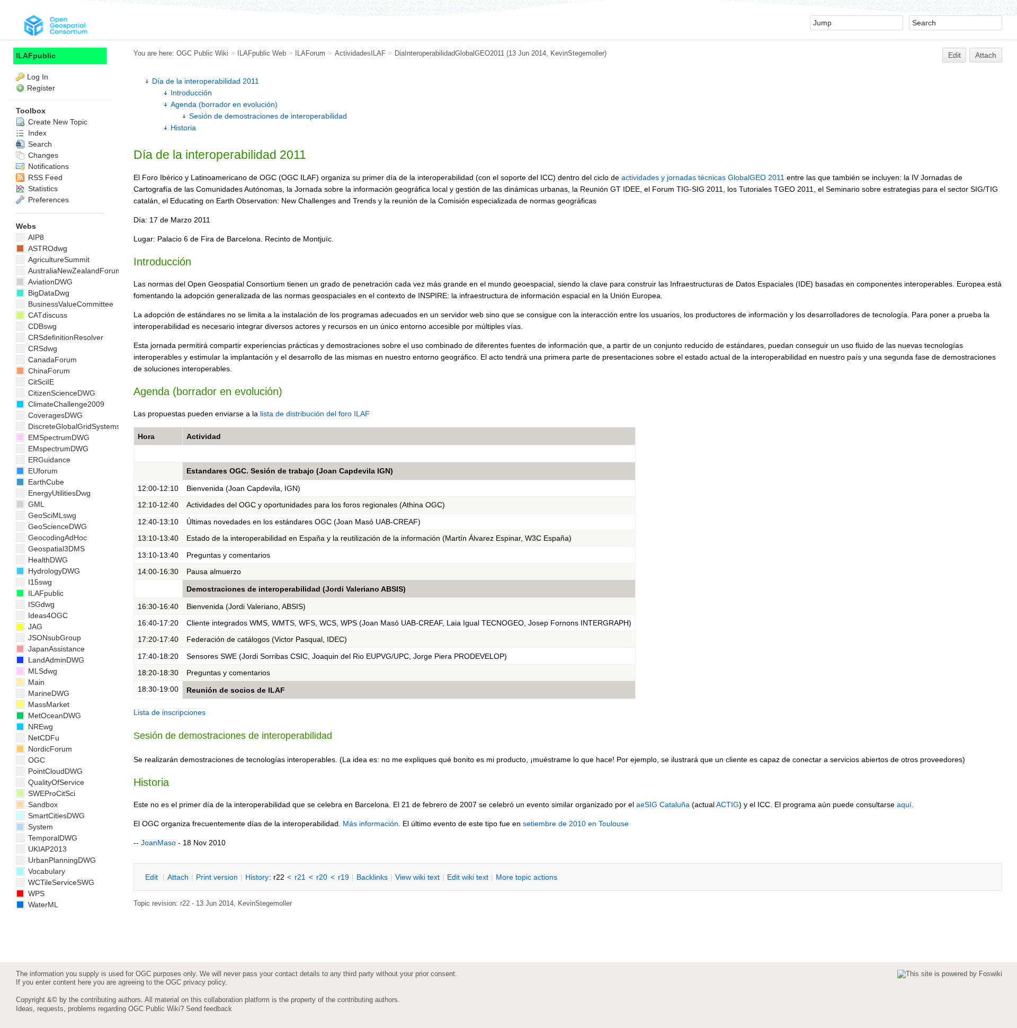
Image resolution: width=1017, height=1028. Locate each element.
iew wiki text (417, 877)
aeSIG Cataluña (663, 804)
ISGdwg (40, 604)
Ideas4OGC (47, 615)
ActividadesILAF (360, 53)
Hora (146, 436)
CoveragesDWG (54, 415)
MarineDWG (47, 693)
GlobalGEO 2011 (756, 177)
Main (35, 682)
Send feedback (209, 1009)
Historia (183, 127)
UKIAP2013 (46, 849)
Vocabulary (45, 871)
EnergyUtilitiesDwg (58, 493)
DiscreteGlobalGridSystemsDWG (82, 426)
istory (257, 877)
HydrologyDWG (53, 571)
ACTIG (727, 804)
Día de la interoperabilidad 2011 (205, 81)
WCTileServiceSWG (60, 882)
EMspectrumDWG (57, 448)
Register (41, 88)
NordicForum (49, 749)
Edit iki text (467, 877)
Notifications (47, 166)
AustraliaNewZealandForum (74, 270)
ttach (178, 877)
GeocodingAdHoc (56, 537)
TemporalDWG (51, 838)
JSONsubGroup (53, 637)
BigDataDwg (47, 293)
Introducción (191, 92)
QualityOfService (55, 782)
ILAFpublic (36, 55)
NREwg (39, 726)
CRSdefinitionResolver (64, 337)
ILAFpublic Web (261, 53)
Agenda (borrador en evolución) (224, 104)
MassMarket (47, 704)
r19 (343, 877)
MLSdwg (41, 671)
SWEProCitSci (50, 793)
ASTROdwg (46, 248)
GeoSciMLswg (51, 515)
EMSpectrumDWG (58, 437)
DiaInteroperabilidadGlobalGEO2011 (449, 53)
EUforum (42, 471)
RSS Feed (44, 177)
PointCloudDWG (54, 771)
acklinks (372, 877)
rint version (217, 877)
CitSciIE (40, 382)
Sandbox (42, 804)
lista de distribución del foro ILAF (315, 413)
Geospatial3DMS (55, 548)
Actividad (203, 436)
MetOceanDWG (53, 715)
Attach (985, 55)
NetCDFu (42, 738)
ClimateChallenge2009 (65, 404)
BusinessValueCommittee (69, 304)
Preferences (47, 199)
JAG (34, 626)
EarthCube (45, 482)
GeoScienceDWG (56, 526)
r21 (300, 877)
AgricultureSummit (58, 259)
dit (152, 877)
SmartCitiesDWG (55, 815)
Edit (954, 55)
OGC (35, 760)
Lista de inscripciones (169, 712)
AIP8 (35, 237)
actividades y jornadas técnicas (673, 177)
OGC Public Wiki (202, 53)
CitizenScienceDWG (60, 393)
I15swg (39, 582)
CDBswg (41, 326)
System (39, 827)
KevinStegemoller (577, 53)
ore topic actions (526, 877)
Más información (370, 823)
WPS (35, 893)
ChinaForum (48, 370)
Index (36, 133)
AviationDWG (49, 282)
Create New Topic (56, 122)
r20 (321, 877)
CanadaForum (51, 359)
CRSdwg (41, 348)
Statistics (42, 188)
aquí (904, 804)
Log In (37, 77)
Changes (42, 155)
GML (35, 504)
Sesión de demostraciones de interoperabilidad (268, 116)
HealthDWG (47, 560)
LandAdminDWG (55, 660)
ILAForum (310, 53)
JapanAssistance (55, 649)
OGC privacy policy (195, 982)
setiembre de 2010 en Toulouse (576, 823)
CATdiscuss (46, 315)
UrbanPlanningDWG (61, 860)
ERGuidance (48, 459)
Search (39, 144)
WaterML (42, 904)
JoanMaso (158, 842)
